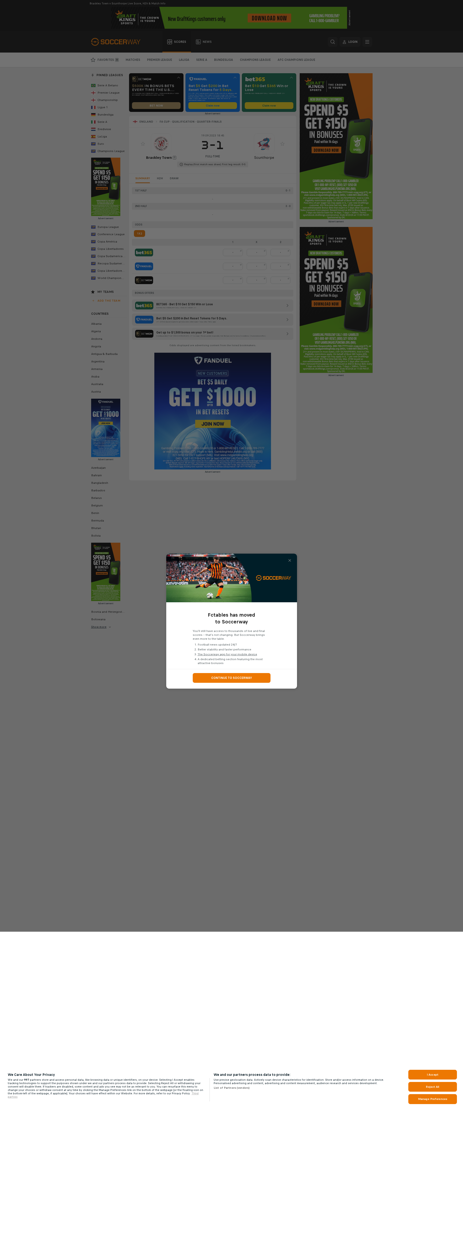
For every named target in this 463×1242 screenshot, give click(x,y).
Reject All (432, 1087)
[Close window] (290, 560)
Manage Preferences (432, 1099)
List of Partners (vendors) (232, 1087)
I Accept (432, 1074)
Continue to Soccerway (231, 678)
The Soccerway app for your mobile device (227, 654)
